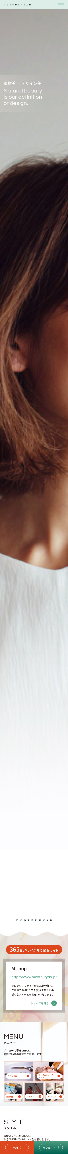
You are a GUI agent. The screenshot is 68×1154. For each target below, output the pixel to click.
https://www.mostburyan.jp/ (34, 977)
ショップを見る (40, 1003)
